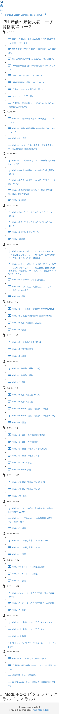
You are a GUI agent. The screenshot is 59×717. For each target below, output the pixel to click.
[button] (1, 2)
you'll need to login (41, 709)
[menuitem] (1, 6)
